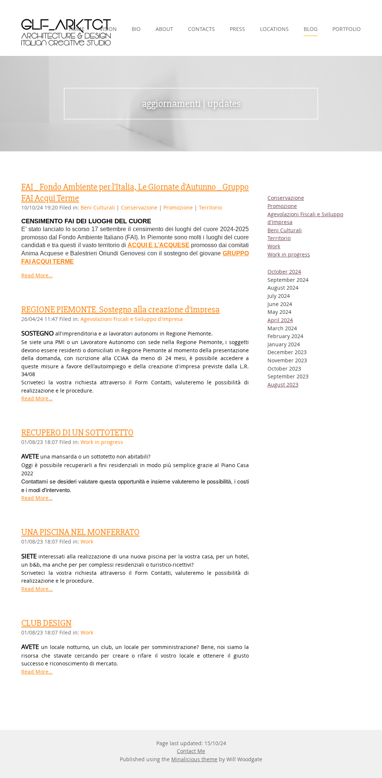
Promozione (178, 207)
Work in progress (102, 441)
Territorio (210, 207)
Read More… (37, 275)
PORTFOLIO (346, 28)
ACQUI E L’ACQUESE (158, 245)
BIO (136, 28)
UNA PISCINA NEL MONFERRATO (80, 532)
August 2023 (282, 384)
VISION (108, 28)
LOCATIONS (274, 28)
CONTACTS (201, 28)
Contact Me (191, 751)
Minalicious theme (194, 759)
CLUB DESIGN (46, 623)
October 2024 (284, 271)
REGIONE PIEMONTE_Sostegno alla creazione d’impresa (120, 309)
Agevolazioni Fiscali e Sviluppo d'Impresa (132, 318)
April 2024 (280, 320)
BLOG (310, 28)
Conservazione (140, 207)
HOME (77, 28)
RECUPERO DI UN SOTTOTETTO (77, 432)
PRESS (237, 28)
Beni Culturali (98, 207)
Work (87, 541)
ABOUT (164, 28)
